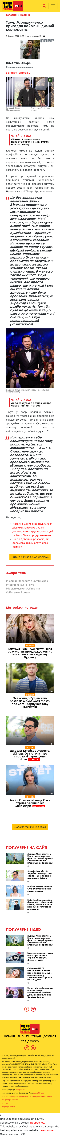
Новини (25, 14)
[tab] (26, 1009)
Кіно (20, 1036)
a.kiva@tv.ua (38, 1093)
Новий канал (16, 584)
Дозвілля (49, 1036)
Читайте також (30, 139)
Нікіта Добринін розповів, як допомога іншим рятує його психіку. (30, 542)
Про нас (5, 1103)
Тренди (36, 1036)
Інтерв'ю (30, 747)
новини (12, 580)
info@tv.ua (20, 1089)
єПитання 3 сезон (19, 592)
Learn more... (47, 1130)
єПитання (34, 588)
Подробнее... (38, 1122)
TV (27, 1036)
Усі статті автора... (18, 72)
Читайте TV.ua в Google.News (30, 557)
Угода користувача (10, 1100)
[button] (44, 6)
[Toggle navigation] (52, 6)
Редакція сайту (8, 1107)
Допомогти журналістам (30, 826)
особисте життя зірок (34, 580)
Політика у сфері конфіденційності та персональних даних (27, 1096)
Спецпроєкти (30, 1041)
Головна (11, 14)
